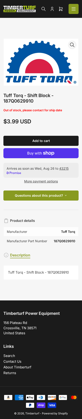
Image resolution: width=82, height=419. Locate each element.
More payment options (41, 181)
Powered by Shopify (55, 413)
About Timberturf (17, 367)
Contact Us (12, 361)
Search (9, 356)
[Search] (43, 9)
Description (20, 255)
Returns (9, 373)
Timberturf (32, 413)
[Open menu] (74, 9)
